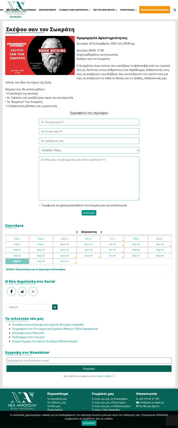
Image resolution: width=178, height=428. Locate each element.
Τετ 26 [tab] (112, 255)
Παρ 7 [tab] (160, 238)
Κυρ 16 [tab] (41, 249)
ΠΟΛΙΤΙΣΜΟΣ (29, 9)
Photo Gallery (55, 409)
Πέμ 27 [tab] (136, 255)
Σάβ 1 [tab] (17, 238)
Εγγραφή (89, 369)
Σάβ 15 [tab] (17, 249)
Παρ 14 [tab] (160, 244)
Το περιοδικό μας (57, 398)
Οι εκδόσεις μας (56, 402)
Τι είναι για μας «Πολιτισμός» (109, 402)
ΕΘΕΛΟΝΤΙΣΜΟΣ (47, 9)
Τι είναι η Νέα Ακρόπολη (106, 409)
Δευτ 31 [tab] (64, 261)
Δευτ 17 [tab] (64, 249)
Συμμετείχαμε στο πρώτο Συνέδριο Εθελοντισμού (45, 341)
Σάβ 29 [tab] (17, 261)
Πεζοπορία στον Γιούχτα (28, 337)
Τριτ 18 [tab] (88, 249)
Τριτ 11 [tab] (88, 244)
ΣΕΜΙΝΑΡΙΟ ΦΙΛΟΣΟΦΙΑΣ (154, 9)
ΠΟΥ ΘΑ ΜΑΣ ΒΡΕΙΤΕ (104, 9)
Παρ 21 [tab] (160, 249)
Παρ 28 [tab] (160, 255)
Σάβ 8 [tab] (17, 244)
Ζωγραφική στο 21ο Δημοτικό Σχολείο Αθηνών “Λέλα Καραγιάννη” (55, 329)
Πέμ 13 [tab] (136, 244)
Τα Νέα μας (53, 406)
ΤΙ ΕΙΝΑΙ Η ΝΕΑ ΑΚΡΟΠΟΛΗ (73, 9)
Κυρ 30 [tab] (41, 261)
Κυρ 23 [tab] (41, 255)
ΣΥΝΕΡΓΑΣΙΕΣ (127, 9)
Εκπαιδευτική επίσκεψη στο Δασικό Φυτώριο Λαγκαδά (48, 324)
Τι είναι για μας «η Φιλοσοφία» (110, 398)
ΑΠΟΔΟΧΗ (89, 423)
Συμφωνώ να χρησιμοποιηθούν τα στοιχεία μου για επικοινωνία (84, 205)
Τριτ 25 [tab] (88, 255)
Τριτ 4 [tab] (88, 238)
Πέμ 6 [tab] (136, 238)
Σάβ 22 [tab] (17, 255)
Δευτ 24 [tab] (64, 255)
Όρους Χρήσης (104, 376)
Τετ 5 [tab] (112, 238)
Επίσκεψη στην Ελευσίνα (28, 333)
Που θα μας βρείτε (149, 406)
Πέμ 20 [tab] (136, 249)
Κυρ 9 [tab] (41, 244)
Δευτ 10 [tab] (64, 244)
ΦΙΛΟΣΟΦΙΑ (12, 9)
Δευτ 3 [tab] (64, 238)
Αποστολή (89, 212)
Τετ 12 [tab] (112, 244)
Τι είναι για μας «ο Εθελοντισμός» (111, 406)
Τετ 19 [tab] (112, 249)
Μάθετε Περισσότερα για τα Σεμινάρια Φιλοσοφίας (36, 269)
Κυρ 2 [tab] (41, 238)
